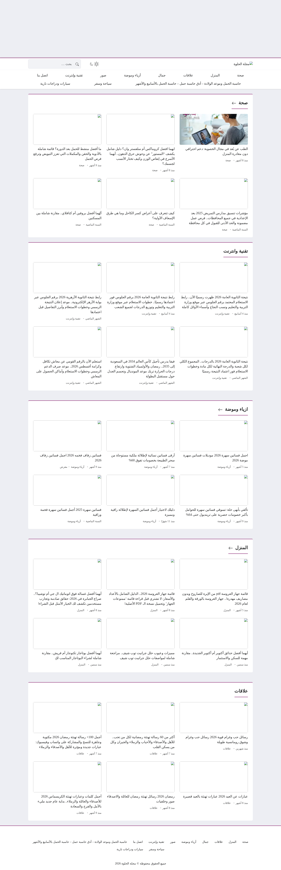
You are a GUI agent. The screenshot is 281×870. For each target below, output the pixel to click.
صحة (243, 102)
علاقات (227, 748)
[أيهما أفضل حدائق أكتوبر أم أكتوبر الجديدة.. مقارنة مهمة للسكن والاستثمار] (214, 643)
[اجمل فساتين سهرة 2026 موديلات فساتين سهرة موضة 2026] (214, 445)
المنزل (241, 547)
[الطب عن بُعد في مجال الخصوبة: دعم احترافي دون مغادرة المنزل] (214, 143)
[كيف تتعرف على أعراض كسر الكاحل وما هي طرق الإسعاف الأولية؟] (140, 205)
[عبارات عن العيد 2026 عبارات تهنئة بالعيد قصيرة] (214, 788)
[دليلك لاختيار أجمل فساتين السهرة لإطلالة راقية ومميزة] (140, 499)
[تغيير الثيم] (94, 64)
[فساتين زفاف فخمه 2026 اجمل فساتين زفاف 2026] (67, 445)
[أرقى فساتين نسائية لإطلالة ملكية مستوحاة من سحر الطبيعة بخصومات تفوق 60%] (140, 445)
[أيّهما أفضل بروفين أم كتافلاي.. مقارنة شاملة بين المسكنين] (67, 205)
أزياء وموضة (224, 466)
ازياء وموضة (236, 409)
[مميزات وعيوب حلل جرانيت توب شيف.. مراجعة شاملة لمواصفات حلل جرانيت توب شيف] (140, 643)
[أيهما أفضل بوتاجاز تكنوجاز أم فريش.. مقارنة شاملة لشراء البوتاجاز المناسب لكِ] (67, 643)
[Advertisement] (157, 29)
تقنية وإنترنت (222, 313)
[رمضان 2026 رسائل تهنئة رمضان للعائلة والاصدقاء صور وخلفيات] (140, 788)
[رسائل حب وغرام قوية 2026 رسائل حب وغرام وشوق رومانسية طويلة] (214, 729)
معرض (63, 466)
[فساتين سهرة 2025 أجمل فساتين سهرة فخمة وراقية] (67, 499)
